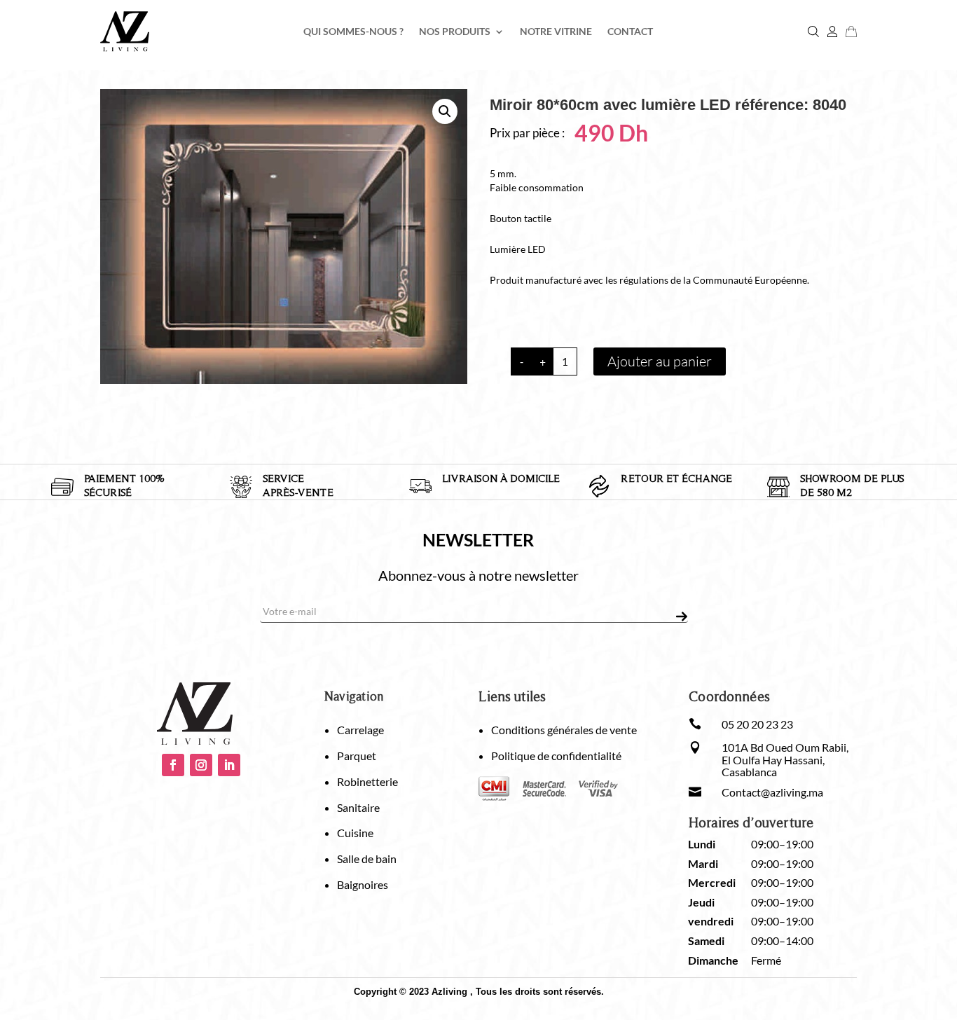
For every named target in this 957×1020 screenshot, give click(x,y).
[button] (444, 111)
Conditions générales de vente (564, 729)
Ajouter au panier (659, 361)
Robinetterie (367, 781)
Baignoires (362, 884)
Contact (630, 32)
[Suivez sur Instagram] (201, 765)
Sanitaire (358, 807)
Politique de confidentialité (556, 755)
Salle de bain (367, 858)
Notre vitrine (556, 32)
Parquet (356, 755)
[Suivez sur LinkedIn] (229, 765)
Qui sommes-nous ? (353, 32)
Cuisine (355, 832)
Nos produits (454, 32)
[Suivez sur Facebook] (173, 765)
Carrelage (360, 729)
